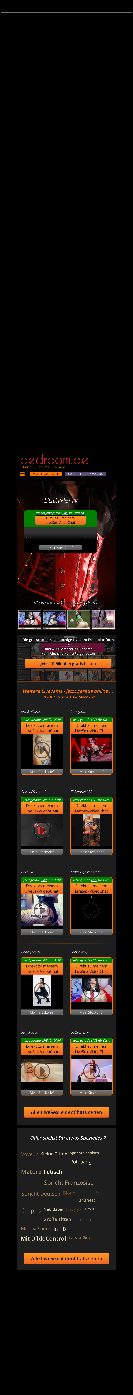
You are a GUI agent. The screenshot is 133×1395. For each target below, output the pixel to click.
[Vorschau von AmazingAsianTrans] (91, 896)
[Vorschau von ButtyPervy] (91, 1004)
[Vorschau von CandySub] (91, 764)
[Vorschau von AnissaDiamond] (42, 844)
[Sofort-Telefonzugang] (28, 472)
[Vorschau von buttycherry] (91, 1085)
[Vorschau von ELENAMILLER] (91, 844)
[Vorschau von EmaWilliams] (42, 764)
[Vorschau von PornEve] (42, 924)
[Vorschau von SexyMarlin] (42, 1085)
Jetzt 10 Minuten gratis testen (68, 663)
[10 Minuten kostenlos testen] (26, 472)
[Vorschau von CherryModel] (42, 1004)
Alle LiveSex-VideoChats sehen (66, 1112)
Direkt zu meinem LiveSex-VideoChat (60, 520)
